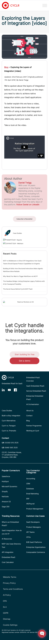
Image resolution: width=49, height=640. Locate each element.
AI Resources (7, 539)
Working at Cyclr (32, 431)
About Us (29, 411)
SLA (5, 607)
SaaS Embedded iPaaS (35, 386)
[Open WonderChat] (42, 634)
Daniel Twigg (24, 182)
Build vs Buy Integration (11, 416)
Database (30, 489)
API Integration (7, 552)
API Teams (30, 532)
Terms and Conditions (13, 589)
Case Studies (17, 233)
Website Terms (9, 577)
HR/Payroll (30, 504)
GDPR (5, 613)
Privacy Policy (9, 583)
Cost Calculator (8, 562)
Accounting (30, 479)
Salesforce (6, 476)
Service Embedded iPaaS (36, 391)
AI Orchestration (32, 404)
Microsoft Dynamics (9, 486)
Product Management (34, 509)
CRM (28, 484)
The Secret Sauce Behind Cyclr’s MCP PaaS (17, 289)
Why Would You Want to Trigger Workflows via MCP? (20, 276)
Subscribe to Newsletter (24, 219)
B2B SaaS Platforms (34, 542)
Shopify (5, 491)
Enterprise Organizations (35, 547)
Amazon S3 (6, 502)
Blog (6, 67)
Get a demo (24, 361)
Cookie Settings (10, 625)
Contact (29, 416)
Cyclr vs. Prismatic (9, 431)
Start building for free (24, 354)
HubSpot (5, 481)
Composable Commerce (35, 552)
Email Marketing (32, 494)
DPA (5, 601)
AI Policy (7, 595)
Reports (19, 240)
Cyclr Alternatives (8, 421)
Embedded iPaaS (8, 557)
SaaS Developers (33, 522)
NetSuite (5, 496)
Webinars (20, 243)
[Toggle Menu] (44, 5)
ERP (27, 499)
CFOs (28, 537)
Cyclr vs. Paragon (9, 426)
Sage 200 (5, 507)
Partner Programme (34, 426)
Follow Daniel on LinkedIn (27, 204)
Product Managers (33, 527)
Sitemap (6, 619)
